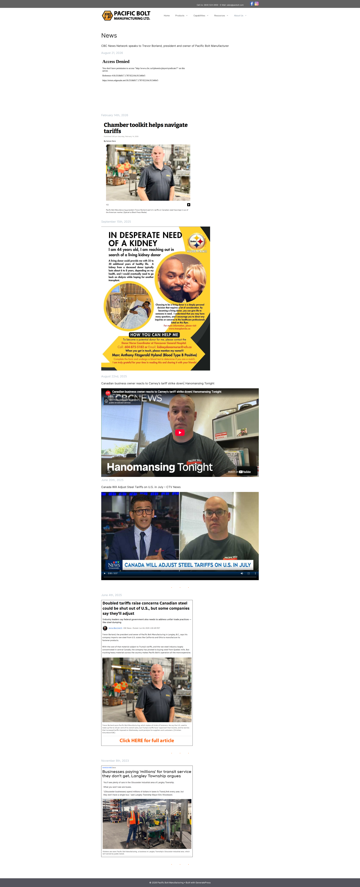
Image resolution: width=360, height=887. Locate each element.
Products (179, 15)
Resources (219, 15)
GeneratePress (203, 882)
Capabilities (199, 15)
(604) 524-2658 (211, 5)
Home (167, 15)
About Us (238, 15)
